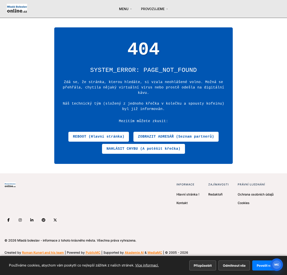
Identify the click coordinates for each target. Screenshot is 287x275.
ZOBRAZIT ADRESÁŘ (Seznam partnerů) (176, 137)
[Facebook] (8, 220)
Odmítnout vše (234, 265)
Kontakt (182, 203)
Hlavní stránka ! (187, 194)
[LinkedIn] (32, 220)
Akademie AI (134, 252)
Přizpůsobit (203, 265)
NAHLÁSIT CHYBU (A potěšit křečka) (143, 149)
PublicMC (93, 252)
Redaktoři (215, 194)
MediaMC (155, 252)
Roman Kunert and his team (43, 252)
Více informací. (147, 265)
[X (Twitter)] (55, 220)
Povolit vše (265, 265)
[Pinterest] (43, 220)
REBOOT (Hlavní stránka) (98, 137)
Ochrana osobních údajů (256, 194)
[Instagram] (20, 220)
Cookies (244, 203)
